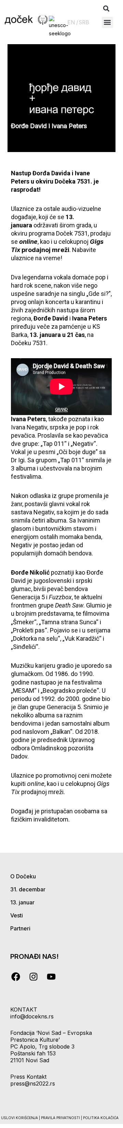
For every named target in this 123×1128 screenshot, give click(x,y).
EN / (72, 22)
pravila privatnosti (61, 1118)
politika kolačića (101, 1118)
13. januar (22, 902)
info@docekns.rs (32, 1016)
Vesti (16, 915)
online (35, 783)
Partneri (20, 928)
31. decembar (27, 889)
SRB (84, 22)
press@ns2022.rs (32, 1083)
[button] (106, 8)
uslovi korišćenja (19, 1118)
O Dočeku (23, 876)
